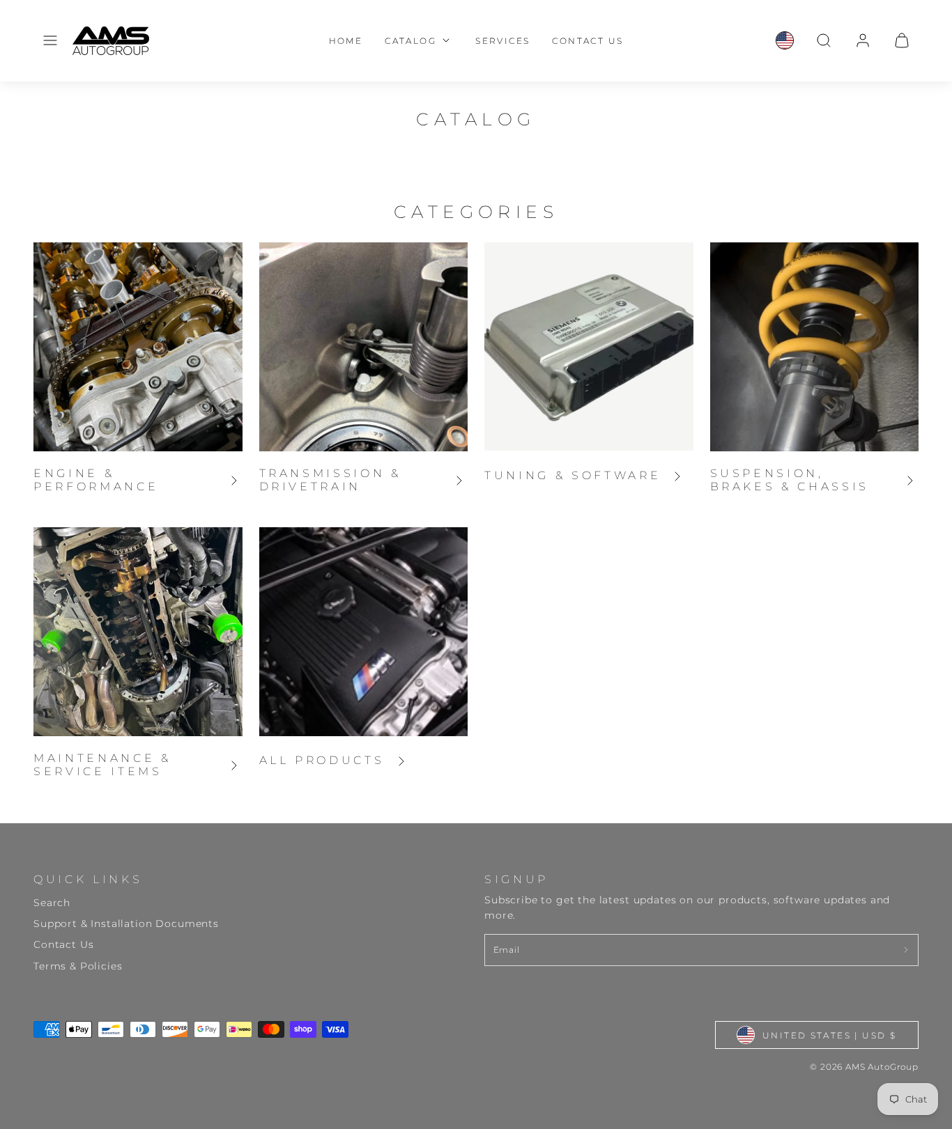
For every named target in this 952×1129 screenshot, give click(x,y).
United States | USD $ (829, 1035)
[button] (50, 40)
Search (51, 902)
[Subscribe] (906, 949)
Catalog (410, 41)
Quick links (87, 879)
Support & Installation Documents (126, 923)
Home (346, 41)
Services (502, 41)
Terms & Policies (77, 966)
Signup (516, 879)
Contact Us (587, 41)
